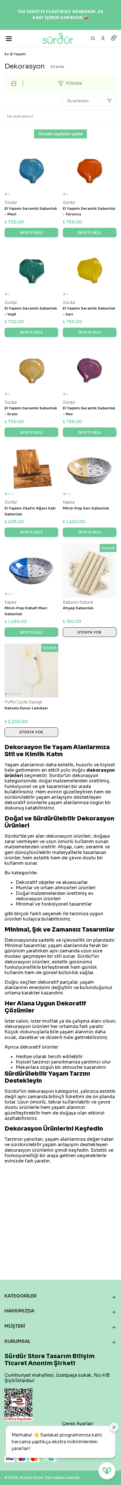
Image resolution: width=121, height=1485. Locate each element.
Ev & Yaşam (15, 54)
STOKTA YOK (90, 632)
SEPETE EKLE (31, 232)
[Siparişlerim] (103, 38)
